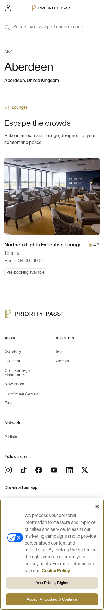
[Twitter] (84, 470)
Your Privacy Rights (52, 583)
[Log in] (8, 8)
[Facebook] (38, 470)
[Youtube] (54, 470)
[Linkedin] (69, 470)
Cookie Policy (56, 570)
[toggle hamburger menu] (95, 8)
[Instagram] (8, 470)
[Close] (97, 506)
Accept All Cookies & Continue (52, 599)
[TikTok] (23, 470)
